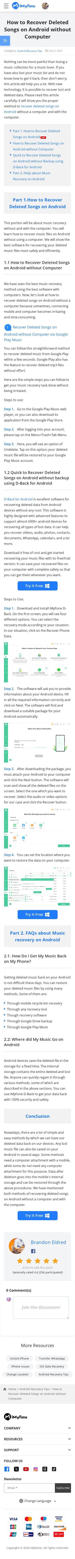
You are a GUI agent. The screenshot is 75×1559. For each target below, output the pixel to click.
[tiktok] (54, 1469)
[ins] (35, 1469)
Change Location (17, 1374)
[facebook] (7, 1469)
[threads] (44, 1469)
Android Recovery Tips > (36, 1389)
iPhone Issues (20, 1366)
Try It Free (34, 585)
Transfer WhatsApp (52, 1358)
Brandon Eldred (48, 1242)
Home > (13, 1389)
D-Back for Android (18, 499)
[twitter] (16, 1469)
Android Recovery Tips (29, 51)
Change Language (38, 1501)
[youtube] (26, 1469)
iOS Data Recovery (52, 1366)
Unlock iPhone (19, 1358)
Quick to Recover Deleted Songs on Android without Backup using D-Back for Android (38, 161)
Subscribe (63, 1488)
